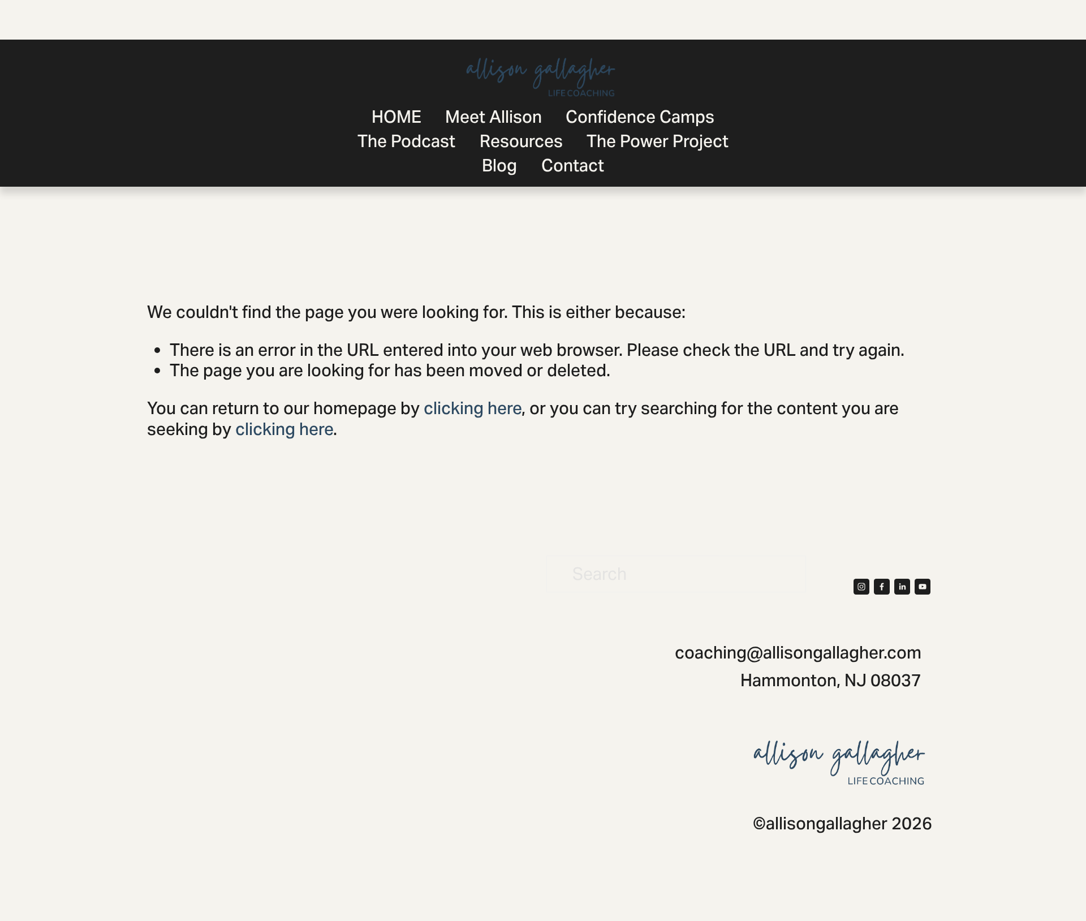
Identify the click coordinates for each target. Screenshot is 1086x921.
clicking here (473, 408)
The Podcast (406, 141)
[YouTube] (922, 587)
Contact (572, 165)
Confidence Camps (640, 117)
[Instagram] (861, 587)
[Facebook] (882, 587)
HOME (396, 117)
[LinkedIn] (902, 587)
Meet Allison (493, 117)
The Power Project (658, 141)
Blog (499, 165)
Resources (521, 141)
